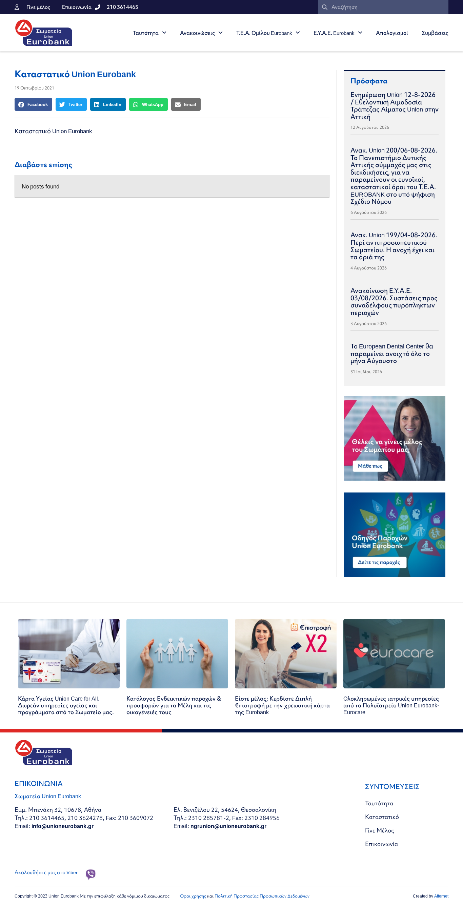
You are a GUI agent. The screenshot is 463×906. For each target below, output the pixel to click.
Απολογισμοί (392, 33)
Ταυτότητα (146, 33)
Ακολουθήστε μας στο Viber (46, 872)
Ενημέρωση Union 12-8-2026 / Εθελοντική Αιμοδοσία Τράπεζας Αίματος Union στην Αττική (394, 105)
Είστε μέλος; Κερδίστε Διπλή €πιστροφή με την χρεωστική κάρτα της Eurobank (282, 705)
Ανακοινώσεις (197, 33)
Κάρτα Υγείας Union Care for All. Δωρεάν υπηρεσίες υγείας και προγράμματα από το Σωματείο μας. (66, 705)
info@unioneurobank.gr (63, 826)
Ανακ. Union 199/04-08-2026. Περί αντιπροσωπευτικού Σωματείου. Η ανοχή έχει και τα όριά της (393, 245)
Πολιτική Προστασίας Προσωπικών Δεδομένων (262, 896)
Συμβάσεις (435, 33)
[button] (33, 104)
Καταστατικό (382, 817)
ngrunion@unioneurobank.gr (228, 826)
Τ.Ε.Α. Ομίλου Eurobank (264, 33)
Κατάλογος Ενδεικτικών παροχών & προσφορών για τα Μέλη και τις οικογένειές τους (173, 705)
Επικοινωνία (381, 844)
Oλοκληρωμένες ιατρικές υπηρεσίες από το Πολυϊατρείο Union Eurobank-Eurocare (391, 705)
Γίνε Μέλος (379, 830)
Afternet (441, 896)
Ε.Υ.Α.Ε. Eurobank (334, 33)
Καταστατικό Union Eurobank (53, 131)
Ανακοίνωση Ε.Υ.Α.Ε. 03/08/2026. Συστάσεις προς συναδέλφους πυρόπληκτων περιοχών (394, 301)
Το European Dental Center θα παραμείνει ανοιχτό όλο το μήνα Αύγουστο (391, 353)
